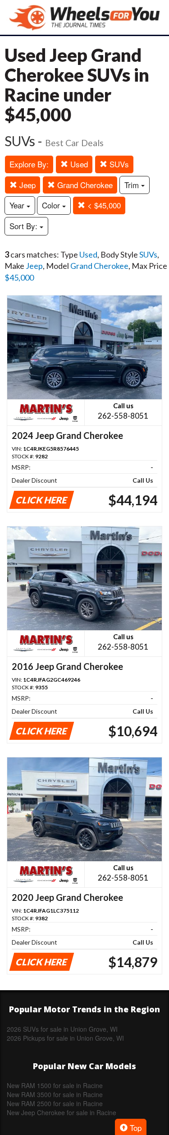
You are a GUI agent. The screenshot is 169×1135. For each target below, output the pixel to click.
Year (18, 205)
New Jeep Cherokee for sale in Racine (61, 1112)
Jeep (26, 184)
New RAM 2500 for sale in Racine (55, 1103)
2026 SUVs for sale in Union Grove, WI (62, 1028)
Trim (132, 184)
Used (78, 164)
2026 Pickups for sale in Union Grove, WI (65, 1038)
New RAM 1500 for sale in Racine (55, 1085)
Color (52, 205)
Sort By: (24, 225)
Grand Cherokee (84, 184)
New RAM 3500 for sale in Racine (55, 1094)
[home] (85, 17)
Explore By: (29, 164)
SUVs (118, 164)
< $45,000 (103, 205)
